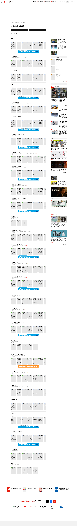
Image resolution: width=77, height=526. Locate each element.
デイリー (52, 86)
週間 (56, 86)
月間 (58, 86)
